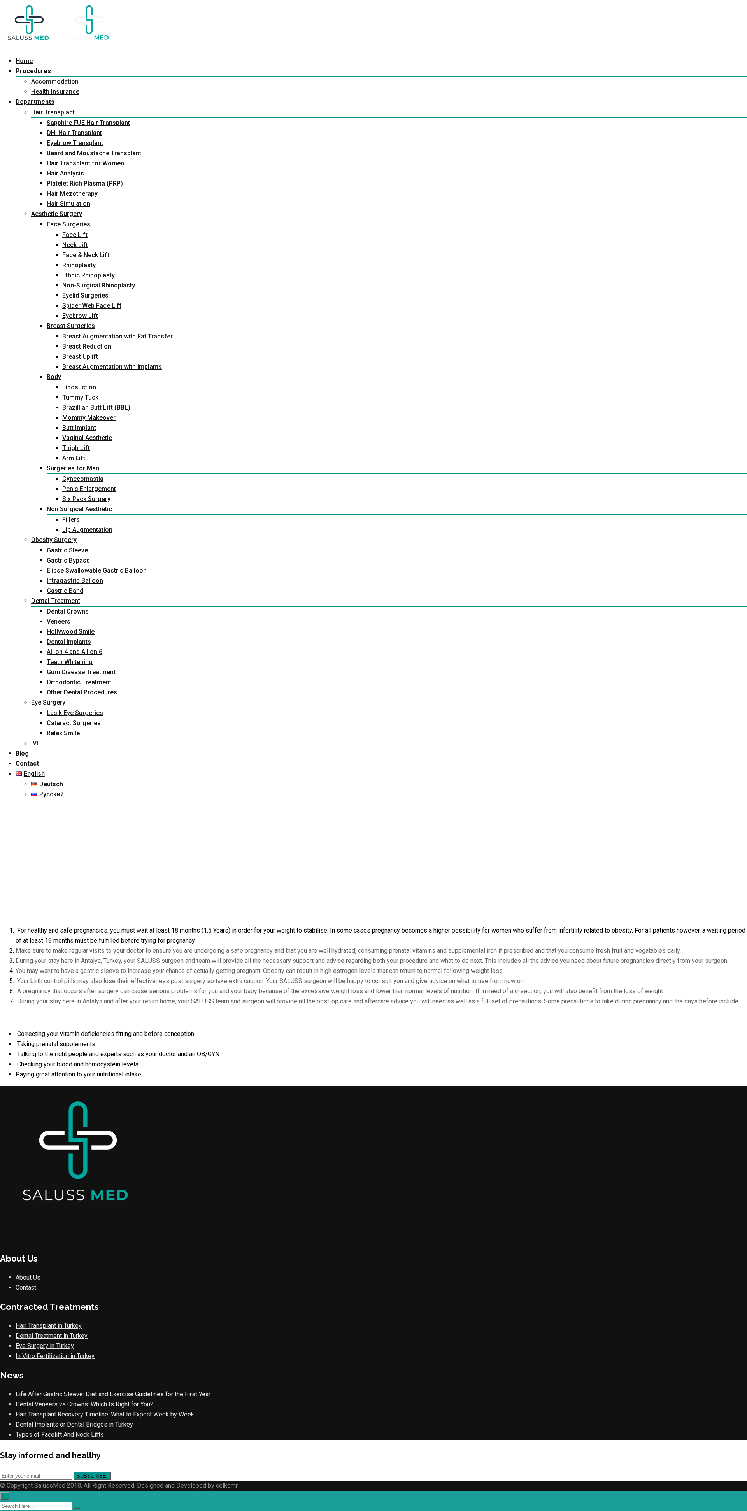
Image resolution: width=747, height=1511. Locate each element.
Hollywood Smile (71, 631)
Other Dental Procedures (82, 692)
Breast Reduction (86, 346)
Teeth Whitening (70, 662)
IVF (35, 743)
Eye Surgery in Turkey (45, 1346)
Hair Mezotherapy (72, 193)
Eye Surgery (48, 702)
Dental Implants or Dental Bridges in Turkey (74, 1424)
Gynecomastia (82, 478)
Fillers (71, 519)
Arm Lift (73, 458)
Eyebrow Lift (80, 315)
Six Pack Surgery (86, 499)
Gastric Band (65, 590)
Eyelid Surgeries (85, 295)
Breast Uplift (80, 356)
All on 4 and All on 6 (74, 652)
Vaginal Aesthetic (87, 438)
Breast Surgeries (71, 326)
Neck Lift (75, 245)
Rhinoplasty (79, 265)
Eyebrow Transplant (75, 143)
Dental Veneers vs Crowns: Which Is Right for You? (84, 1404)
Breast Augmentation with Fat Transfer (117, 336)
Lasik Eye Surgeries (75, 713)
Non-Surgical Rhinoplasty (98, 285)
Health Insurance (55, 91)
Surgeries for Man (73, 468)
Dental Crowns (68, 611)
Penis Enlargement (89, 489)
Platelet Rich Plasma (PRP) (85, 183)
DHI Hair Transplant (74, 133)
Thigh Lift (76, 448)
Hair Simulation (68, 203)
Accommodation (55, 81)
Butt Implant (79, 427)
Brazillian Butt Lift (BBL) (96, 407)
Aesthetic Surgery (56, 213)
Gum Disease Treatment (81, 672)
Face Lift (75, 234)
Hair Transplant (53, 112)
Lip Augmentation (87, 529)
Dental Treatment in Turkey (52, 1335)
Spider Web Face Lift (91, 305)
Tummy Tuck (80, 397)
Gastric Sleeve (67, 550)
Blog (22, 753)
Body (54, 376)
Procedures (33, 71)
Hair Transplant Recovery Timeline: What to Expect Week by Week (105, 1414)
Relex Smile (63, 733)
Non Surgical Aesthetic (79, 509)
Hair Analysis (65, 173)
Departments (35, 101)
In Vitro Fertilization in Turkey (55, 1356)
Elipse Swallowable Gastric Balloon (97, 570)
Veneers (58, 621)
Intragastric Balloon (75, 580)
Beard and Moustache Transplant (94, 153)
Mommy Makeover (89, 417)
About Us (28, 1277)
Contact (27, 763)
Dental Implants (69, 641)
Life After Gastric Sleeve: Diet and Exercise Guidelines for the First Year (113, 1394)
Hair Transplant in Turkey (49, 1325)
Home (24, 61)
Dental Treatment (55, 601)
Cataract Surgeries (74, 723)
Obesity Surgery (54, 539)
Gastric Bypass (68, 560)
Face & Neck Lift (85, 255)
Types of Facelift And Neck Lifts (60, 1434)
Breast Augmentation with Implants (112, 366)
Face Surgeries (68, 224)
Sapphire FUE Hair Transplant (88, 122)
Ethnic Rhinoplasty (88, 275)
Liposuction (79, 387)
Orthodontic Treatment (79, 682)
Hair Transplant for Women (85, 163)
